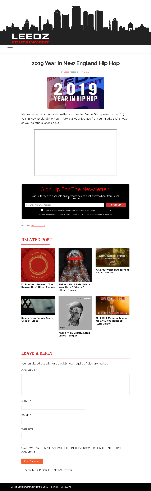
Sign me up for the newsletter (48, 470)
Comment (29, 370)
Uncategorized (38, 225)
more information (103, 211)
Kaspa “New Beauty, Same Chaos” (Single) (74, 334)
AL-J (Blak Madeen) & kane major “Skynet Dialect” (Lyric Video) (112, 321)
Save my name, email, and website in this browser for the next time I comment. (72, 450)
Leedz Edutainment (20, 487)
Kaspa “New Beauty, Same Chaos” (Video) (37, 319)
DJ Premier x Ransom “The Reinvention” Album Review (38, 286)
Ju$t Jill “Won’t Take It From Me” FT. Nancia (112, 271)
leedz (66, 72)
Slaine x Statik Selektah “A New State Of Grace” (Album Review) (74, 287)
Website (27, 429)
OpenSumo (65, 487)
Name (26, 401)
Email (26, 415)
